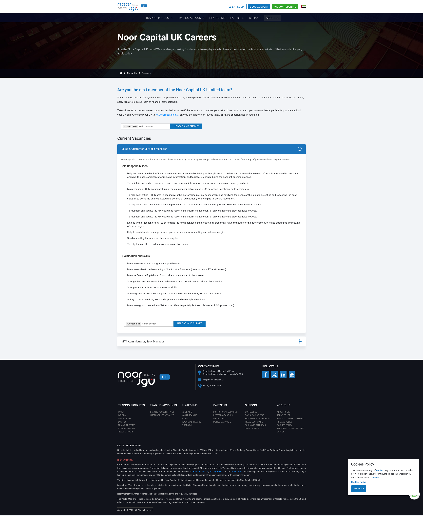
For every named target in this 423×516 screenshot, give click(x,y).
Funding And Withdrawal (258, 418)
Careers (146, 73)
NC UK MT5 (187, 412)
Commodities (124, 418)
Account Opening (285, 6)
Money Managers (222, 422)
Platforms (217, 17)
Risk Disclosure (200, 471)
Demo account (259, 6)
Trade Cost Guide (254, 422)
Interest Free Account (162, 415)
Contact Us (251, 412)
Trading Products (159, 17)
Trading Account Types (162, 412)
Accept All (359, 488)
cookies (380, 470)
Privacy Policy (284, 422)
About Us (272, 17)
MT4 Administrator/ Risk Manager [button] (142, 341)
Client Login (237, 6)
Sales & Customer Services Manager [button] (144, 148)
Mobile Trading (189, 415)
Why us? (281, 432)
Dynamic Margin (126, 428)
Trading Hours (125, 432)
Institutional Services (225, 412)
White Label (219, 418)
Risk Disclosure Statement (291, 418)
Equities (122, 422)
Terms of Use (237, 471)
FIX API (185, 418)
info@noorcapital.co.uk (213, 379)
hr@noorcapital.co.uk (167, 114)
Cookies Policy (358, 482)
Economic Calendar (255, 425)
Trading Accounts (190, 17)
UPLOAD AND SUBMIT (186, 126)
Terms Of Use (283, 415)
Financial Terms (126, 425)
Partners (237, 17)
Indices (122, 415)
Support (255, 17)
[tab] (211, 149)
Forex (121, 412)
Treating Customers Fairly (290, 428)
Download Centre (254, 415)
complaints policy (254, 428)
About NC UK (283, 412)
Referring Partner (223, 415)
